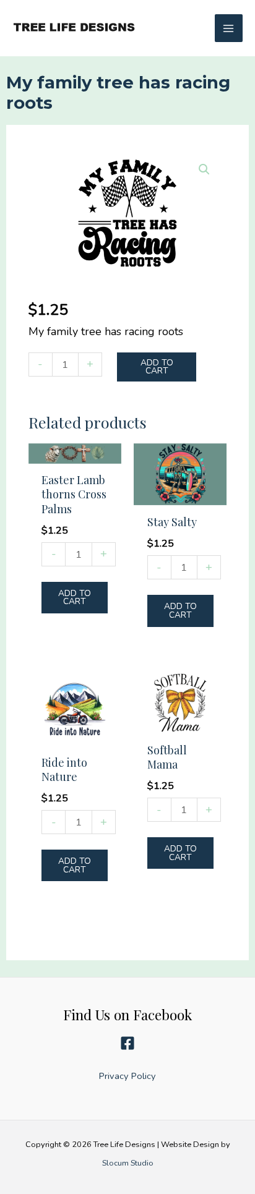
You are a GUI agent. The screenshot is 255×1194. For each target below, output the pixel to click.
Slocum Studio (127, 1162)
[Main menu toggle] (229, 28)
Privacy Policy (127, 1076)
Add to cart (156, 367)
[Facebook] (127, 1043)
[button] (204, 169)
